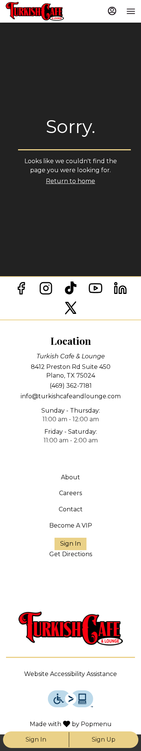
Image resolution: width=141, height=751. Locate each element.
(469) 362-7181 (71, 385)
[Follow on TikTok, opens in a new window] (70, 290)
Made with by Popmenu (59, 724)
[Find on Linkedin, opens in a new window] (120, 290)
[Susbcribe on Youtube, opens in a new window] (95, 290)
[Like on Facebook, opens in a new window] (21, 290)
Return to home (70, 181)
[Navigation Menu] (131, 11)
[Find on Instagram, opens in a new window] (46, 290)
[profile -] (112, 10)
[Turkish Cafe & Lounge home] (47, 11)
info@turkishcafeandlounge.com (71, 396)
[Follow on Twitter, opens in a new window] (70, 310)
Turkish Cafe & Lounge (70, 628)
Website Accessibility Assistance (70, 674)
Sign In (36, 739)
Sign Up (103, 739)
